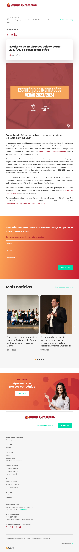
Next (74, 327)
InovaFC (8, 448)
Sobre (8, 455)
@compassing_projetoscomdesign (52, 151)
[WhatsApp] (16, 35)
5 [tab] (43, 359)
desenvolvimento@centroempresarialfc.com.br (26, 203)
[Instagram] (16, 527)
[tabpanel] (23, 323)
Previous (4, 327)
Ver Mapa (22, 509)
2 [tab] (37, 359)
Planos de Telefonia (12, 484)
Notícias (14, 17)
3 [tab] (39, 359)
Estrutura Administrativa (14, 461)
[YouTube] (20, 527)
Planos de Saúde (11, 482)
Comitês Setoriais (12, 471)
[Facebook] (7, 35)
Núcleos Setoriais (11, 474)
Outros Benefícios (12, 487)
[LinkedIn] (12, 35)
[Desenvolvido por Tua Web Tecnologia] (10, 548)
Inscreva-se (65, 267)
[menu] (75, 5)
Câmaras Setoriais (12, 468)
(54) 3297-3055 (11, 509)
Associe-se (22, 393)
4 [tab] (41, 359)
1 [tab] (35, 359)
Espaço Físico (10, 458)
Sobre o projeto (11, 440)
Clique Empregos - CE (45, 425)
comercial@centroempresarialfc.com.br (19, 519)
